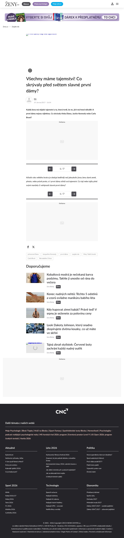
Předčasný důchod (93, 492)
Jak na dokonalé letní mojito (55, 473)
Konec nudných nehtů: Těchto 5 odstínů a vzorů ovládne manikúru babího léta (72, 296)
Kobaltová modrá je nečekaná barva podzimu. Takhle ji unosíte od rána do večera (70, 278)
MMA (7, 492)
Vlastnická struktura (34, 532)
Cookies (109, 529)
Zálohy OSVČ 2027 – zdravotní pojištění (100, 509)
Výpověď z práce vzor (94, 468)
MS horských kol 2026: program (53, 435)
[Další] (73, 169)
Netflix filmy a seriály (53, 509)
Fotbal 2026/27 (10, 496)
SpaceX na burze (51, 492)
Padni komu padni (93, 465)
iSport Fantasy (55, 431)
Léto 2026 (51, 448)
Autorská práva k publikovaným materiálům (26, 529)
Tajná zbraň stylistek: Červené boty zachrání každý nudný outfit (69, 346)
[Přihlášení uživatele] (112, 3)
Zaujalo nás (15, 27)
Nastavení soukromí (19, 532)
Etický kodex (83, 532)
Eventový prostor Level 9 (79, 435)
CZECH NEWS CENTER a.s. (71, 523)
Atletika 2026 (10, 509)
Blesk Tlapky (27, 431)
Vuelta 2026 (25, 439)
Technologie (52, 485)
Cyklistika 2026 (10, 513)
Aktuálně (10, 448)
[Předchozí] (50, 169)
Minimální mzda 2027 (94, 502)
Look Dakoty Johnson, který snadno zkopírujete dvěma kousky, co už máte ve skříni (71, 329)
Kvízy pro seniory (11, 465)
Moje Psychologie (13, 431)
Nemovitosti (93, 431)
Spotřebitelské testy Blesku (74, 431)
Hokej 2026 (9, 499)
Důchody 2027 (92, 499)
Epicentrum (9, 455)
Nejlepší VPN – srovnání (54, 506)
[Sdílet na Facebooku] (28, 247)
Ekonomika (92, 485)
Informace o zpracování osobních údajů (92, 529)
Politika (91, 448)
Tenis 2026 (9, 502)
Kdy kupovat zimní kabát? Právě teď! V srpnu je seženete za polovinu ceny (72, 311)
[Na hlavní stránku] (12, 3)
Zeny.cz (5, 27)
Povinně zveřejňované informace (100, 532)
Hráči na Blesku (41, 431)
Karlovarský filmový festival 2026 (57, 455)
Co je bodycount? (11, 472)
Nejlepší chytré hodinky (54, 502)
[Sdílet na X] (33, 247)
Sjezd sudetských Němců (95, 458)
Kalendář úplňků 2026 (13, 468)
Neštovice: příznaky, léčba (14, 458)
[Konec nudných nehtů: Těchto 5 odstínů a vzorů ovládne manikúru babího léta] (35, 298)
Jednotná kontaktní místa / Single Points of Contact (60, 532)
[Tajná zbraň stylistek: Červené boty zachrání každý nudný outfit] (35, 348)
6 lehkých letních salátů (54, 477)
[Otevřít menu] (117, 3)
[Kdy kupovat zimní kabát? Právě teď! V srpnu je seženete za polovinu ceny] (35, 313)
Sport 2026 (11, 485)
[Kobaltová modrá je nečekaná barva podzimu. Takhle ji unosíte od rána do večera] (35, 280)
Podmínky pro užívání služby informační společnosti (59, 529)
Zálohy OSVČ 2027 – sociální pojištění (100, 506)
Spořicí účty (91, 496)
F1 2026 (8, 506)
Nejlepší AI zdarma (52, 499)
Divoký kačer (91, 472)
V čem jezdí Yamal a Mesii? (14, 462)
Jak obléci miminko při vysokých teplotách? (61, 470)
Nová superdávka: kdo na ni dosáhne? (99, 455)
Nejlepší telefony (52, 496)
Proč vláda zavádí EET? (94, 462)
